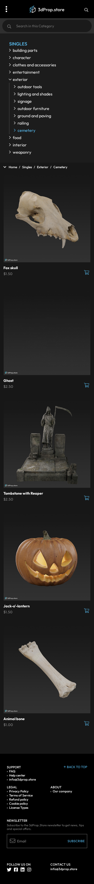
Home (12, 167)
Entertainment (26, 72)
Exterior (20, 79)
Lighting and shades (35, 94)
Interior (20, 145)
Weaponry (22, 152)
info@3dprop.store (22, 779)
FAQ (12, 771)
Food (17, 137)
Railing (23, 123)
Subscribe (76, 841)
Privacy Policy (19, 791)
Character (22, 57)
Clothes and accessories (34, 65)
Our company (62, 791)
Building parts (25, 50)
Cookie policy (18, 803)
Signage (25, 101)
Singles (27, 167)
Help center (17, 775)
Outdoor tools (30, 86)
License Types (18, 808)
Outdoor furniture (33, 108)
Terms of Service (21, 795)
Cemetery (26, 130)
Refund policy (18, 799)
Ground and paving (34, 115)
